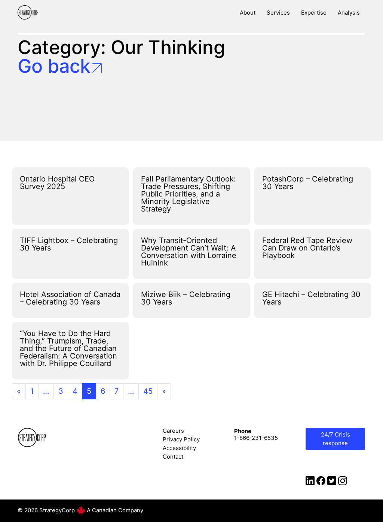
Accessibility (179, 448)
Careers (173, 430)
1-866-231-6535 (256, 437)
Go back (54, 66)
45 (148, 391)
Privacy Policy (181, 439)
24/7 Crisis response (335, 439)
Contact (173, 456)
